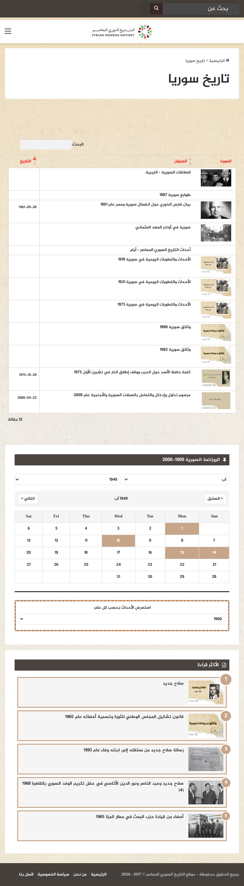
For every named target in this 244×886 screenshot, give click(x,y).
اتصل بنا (26, 874)
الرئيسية (217, 60)
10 (118, 541)
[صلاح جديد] (205, 692)
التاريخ (25, 161)
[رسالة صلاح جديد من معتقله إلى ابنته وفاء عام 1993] (205, 759)
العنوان (180, 161)
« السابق (215, 498)
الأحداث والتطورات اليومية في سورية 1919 (154, 259)
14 (214, 553)
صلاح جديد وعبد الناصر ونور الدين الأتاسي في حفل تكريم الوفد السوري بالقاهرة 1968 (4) (103, 787)
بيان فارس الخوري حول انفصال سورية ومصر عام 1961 (145, 204)
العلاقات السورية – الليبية (168, 172)
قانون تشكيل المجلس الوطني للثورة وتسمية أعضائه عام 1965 (124, 716)
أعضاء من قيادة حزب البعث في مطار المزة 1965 (140, 817)
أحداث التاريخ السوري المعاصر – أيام (160, 250)
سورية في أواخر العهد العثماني (163, 227)
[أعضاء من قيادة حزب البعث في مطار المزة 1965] (205, 826)
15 (182, 553)
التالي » (28, 498)
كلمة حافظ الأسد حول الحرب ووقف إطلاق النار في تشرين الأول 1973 (132, 372)
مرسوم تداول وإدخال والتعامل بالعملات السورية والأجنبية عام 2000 (132, 395)
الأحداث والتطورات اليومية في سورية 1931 (154, 282)
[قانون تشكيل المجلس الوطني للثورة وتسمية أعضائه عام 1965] (205, 726)
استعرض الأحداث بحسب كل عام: (122, 607)
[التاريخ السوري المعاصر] (122, 31)
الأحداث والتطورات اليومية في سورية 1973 (154, 304)
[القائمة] (8, 34)
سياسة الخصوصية (53, 874)
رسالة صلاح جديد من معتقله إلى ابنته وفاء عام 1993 (134, 750)
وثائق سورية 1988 (175, 327)
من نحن (80, 874)
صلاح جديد (173, 683)
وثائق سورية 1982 (175, 349)
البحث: (78, 144)
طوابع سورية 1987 (175, 195)
